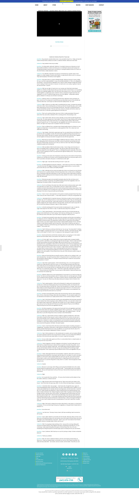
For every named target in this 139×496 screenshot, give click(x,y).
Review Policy (86, 461)
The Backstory (86, 456)
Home (36, 5)
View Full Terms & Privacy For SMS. (53, 486)
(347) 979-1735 (66, 480)
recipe (38, 270)
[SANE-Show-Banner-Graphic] (59, 50)
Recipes (78, 5)
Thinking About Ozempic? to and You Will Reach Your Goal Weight (69, 1)
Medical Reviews (40, 454)
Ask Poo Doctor (39, 461)
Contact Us (85, 454)
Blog (37, 458)
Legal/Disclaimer (87, 459)
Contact (101, 5)
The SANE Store (39, 459)
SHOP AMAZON (90, 5)
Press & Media (86, 458)
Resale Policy (86, 463)
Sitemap (76, 458)
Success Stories (39, 453)
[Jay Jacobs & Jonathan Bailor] (1, 248)
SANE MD (38, 456)
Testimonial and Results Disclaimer (44, 463)
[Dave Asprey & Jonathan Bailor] (138, 188)
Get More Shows (59, 42)
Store (54, 5)
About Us (85, 453)
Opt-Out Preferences (41, 464)
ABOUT (45, 5)
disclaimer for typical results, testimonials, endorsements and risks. (55, 485)
